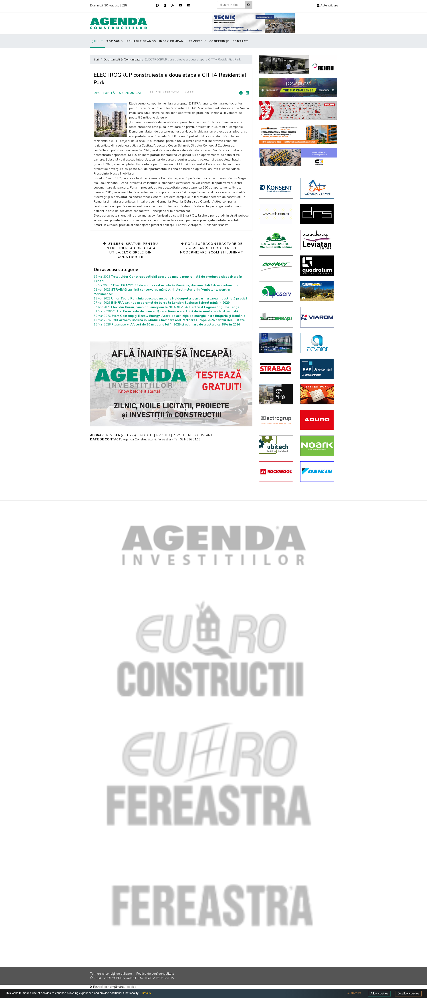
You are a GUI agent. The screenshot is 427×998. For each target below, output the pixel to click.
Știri (96, 41)
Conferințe (219, 41)
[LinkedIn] (247, 93)
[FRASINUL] (276, 343)
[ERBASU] (276, 317)
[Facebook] (157, 5)
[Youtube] (180, 5)
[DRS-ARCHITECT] (317, 214)
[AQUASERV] (276, 291)
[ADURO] (317, 420)
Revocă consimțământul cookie (114, 987)
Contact (240, 41)
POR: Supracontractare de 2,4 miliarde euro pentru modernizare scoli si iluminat (211, 248)
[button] (327, 5)
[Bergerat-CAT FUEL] (317, 291)
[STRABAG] (276, 369)
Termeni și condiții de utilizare (111, 974)
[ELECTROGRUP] (276, 420)
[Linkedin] (165, 5)
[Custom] (172, 5)
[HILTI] (298, 110)
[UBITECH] (276, 446)
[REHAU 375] (298, 64)
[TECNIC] (253, 23)
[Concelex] (298, 157)
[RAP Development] (317, 369)
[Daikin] (317, 471)
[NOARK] (317, 446)
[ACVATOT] (317, 343)
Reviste (196, 41)
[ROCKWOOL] (276, 471)
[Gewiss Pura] (317, 394)
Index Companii (172, 41)
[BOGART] (276, 265)
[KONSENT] (276, 188)
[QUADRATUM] (317, 265)
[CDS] (276, 214)
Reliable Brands (141, 41)
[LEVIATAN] (317, 240)
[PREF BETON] (298, 134)
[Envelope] (188, 5)
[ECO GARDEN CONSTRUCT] (276, 240)
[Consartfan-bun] (317, 188)
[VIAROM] (317, 317)
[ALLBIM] (298, 87)
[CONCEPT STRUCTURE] (276, 394)
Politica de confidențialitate (155, 974)
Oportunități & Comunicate (119, 93)
